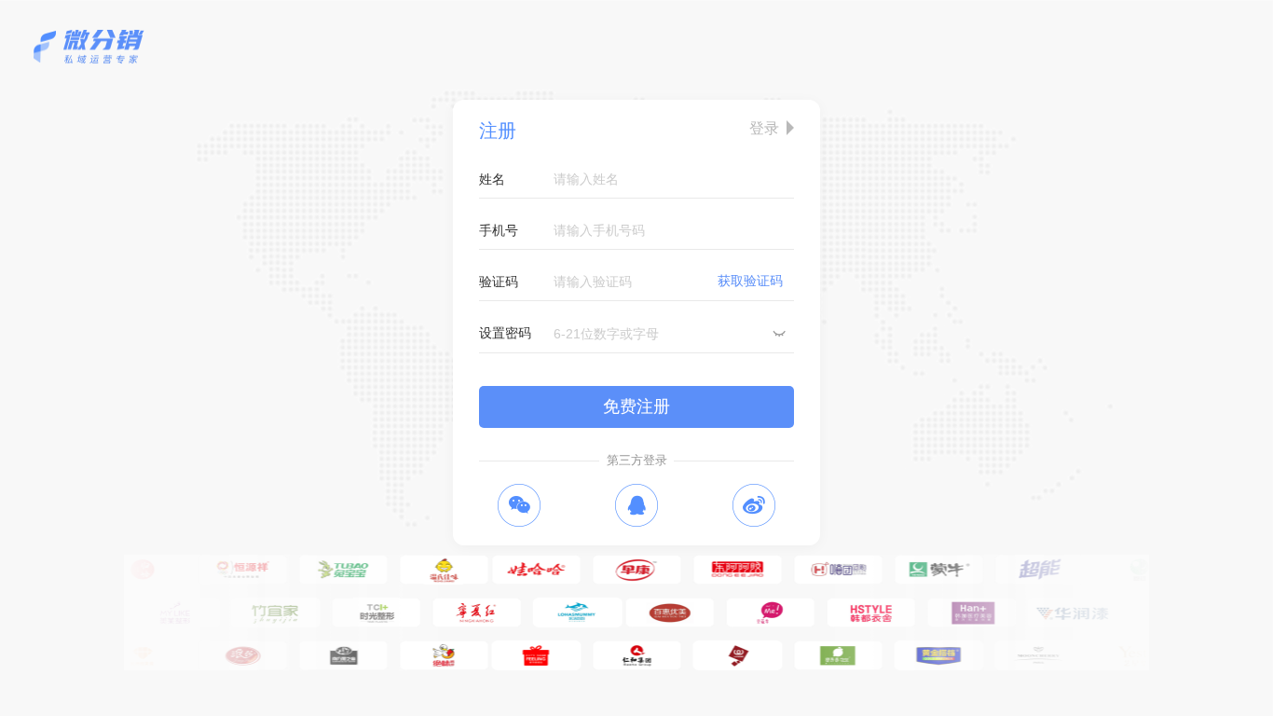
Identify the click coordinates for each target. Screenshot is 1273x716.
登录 (764, 127)
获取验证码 (750, 280)
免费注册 (636, 406)
